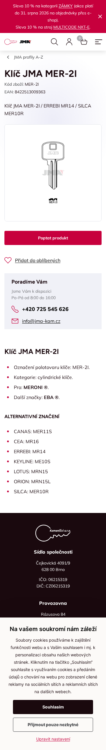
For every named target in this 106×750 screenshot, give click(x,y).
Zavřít (100, 16)
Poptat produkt (53, 238)
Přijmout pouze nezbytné (53, 724)
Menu (98, 41)
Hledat (54, 41)
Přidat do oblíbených (37, 260)
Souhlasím (53, 706)
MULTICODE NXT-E (71, 27)
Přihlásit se (69, 41)
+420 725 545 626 (45, 309)
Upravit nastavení (53, 738)
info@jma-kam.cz (41, 321)
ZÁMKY (66, 6)
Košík (84, 41)
